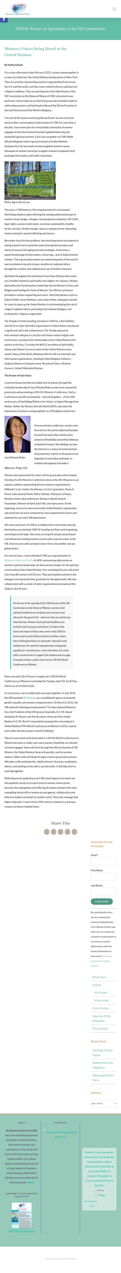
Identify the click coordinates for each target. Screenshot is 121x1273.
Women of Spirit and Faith (18, 560)
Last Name (96, 885)
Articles (97, 985)
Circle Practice (100, 1008)
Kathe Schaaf (101, 1000)
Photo (102, 1195)
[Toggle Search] (104, 9)
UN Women (29, 697)
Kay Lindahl (100, 992)
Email (94, 855)
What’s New (99, 977)
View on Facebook (90, 1201)
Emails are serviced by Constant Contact (101, 961)
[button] (4, 18)
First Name (97, 870)
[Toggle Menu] (114, 9)
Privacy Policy (100, 1028)
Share (92, 1206)
